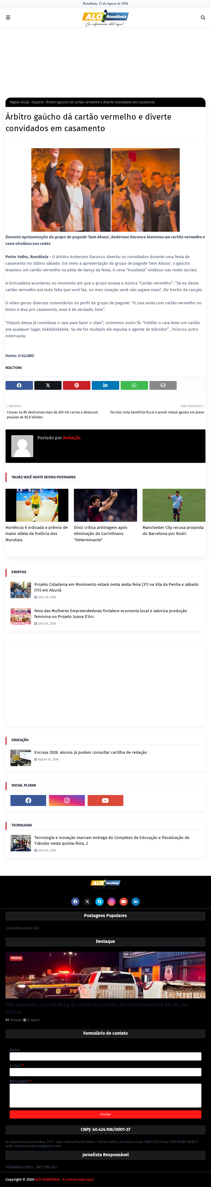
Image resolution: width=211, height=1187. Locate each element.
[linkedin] (136, 902)
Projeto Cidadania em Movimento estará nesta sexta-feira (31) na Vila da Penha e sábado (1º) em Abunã (116, 587)
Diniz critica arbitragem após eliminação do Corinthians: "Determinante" (100, 533)
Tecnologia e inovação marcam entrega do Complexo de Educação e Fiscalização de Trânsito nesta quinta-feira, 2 (111, 840)
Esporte (38, 102)
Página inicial (19, 102)
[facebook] (28, 800)
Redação (71, 437)
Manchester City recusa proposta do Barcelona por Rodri (173, 530)
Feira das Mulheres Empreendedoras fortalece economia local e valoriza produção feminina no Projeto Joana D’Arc (110, 613)
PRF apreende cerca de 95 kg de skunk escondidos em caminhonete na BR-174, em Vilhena (96, 1008)
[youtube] (105, 800)
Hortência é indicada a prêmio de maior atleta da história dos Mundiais (36, 533)
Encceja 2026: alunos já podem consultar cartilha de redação (90, 752)
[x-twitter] (87, 902)
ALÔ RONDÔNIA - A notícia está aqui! (64, 1179)
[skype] (99, 902)
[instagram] (67, 800)
